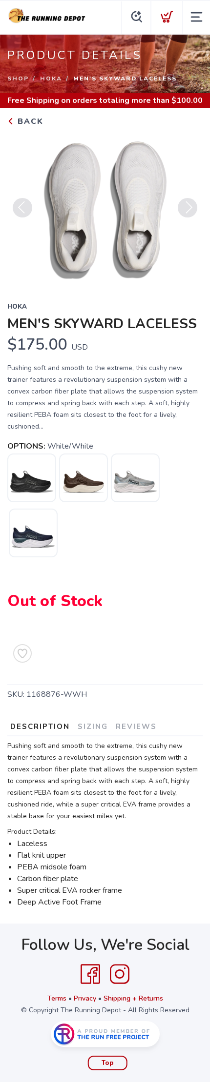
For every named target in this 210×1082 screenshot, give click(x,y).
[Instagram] (119, 974)
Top (108, 1063)
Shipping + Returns (133, 998)
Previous (22, 207)
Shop (18, 78)
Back (29, 121)
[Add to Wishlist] (22, 653)
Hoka (51, 78)
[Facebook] (90, 974)
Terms (56, 998)
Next (187, 207)
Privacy (85, 998)
